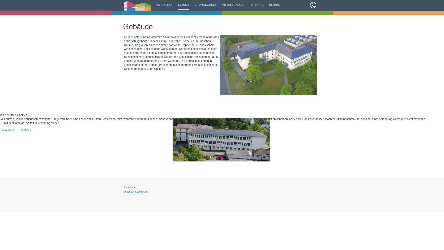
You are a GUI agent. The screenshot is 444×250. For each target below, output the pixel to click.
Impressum (236, 134)
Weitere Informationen (214, 134)
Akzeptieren (8, 129)
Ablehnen (25, 129)
